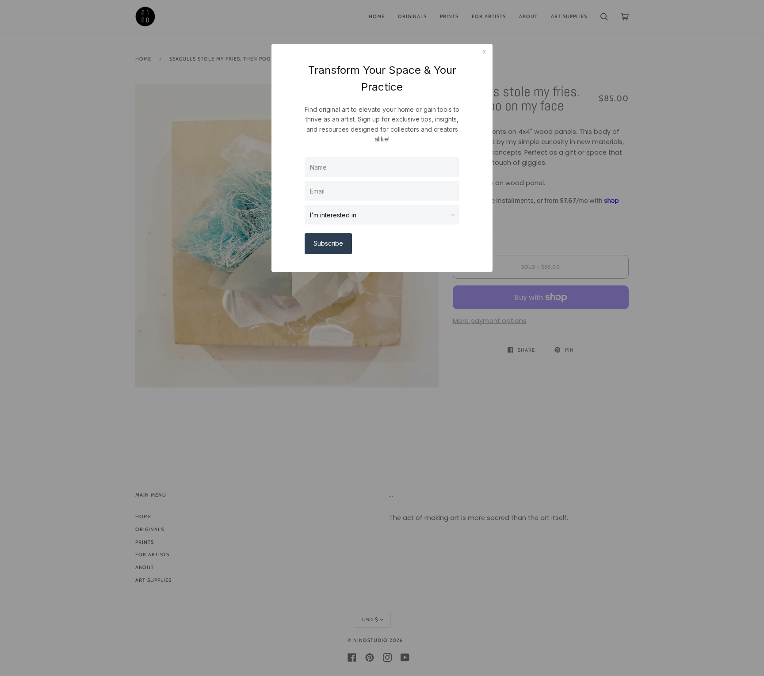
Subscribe (328, 243)
